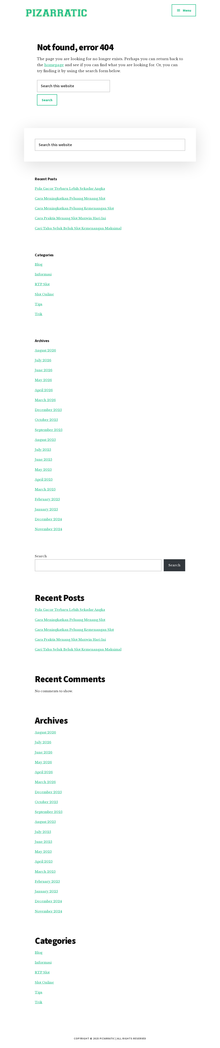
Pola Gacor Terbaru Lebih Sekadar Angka (70, 188)
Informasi (43, 274)
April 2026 (44, 390)
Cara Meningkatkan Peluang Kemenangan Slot (74, 208)
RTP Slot (42, 284)
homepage (54, 65)
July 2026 (43, 360)
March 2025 (45, 489)
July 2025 (43, 450)
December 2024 (48, 519)
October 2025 (46, 420)
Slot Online (44, 294)
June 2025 (43, 459)
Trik (38, 314)
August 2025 (45, 440)
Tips (38, 304)
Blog (38, 264)
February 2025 (47, 499)
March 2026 (45, 400)
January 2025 (46, 509)
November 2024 (48, 529)
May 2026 (43, 380)
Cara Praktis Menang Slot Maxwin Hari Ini (70, 218)
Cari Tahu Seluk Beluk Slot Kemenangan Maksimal (78, 228)
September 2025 (49, 430)
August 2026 (45, 350)
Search (41, 556)
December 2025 (48, 410)
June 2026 (43, 370)
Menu (187, 10)
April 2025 (44, 479)
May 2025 (43, 469)
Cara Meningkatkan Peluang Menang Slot (70, 198)
